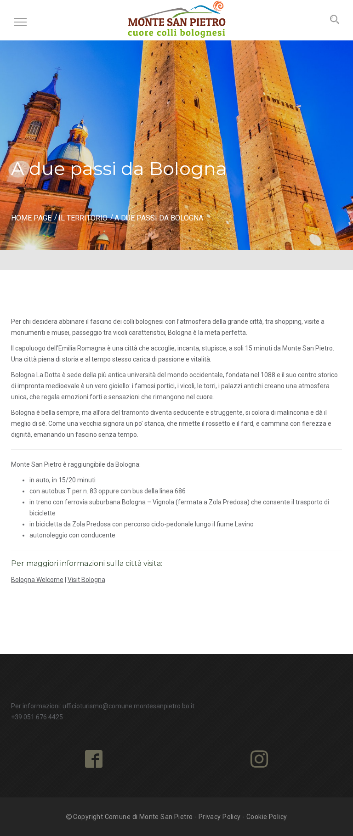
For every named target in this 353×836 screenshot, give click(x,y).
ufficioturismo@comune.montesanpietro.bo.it (128, 706)
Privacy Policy (220, 816)
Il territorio (83, 218)
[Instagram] (259, 760)
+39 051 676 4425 (37, 717)
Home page (31, 218)
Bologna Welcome (37, 579)
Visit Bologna (86, 579)
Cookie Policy (266, 816)
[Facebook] (93, 760)
